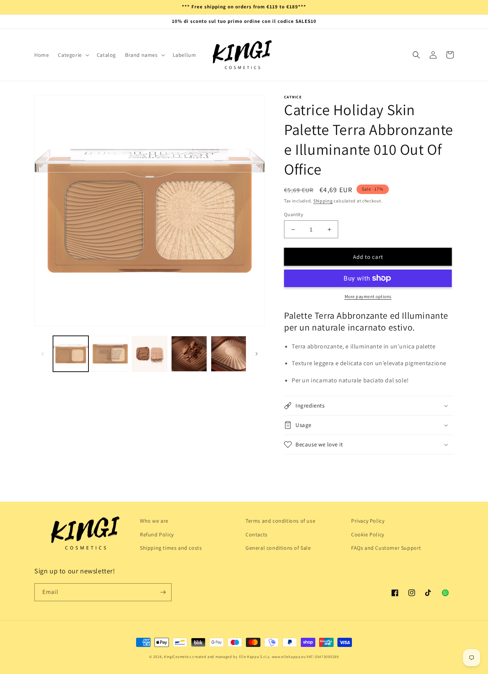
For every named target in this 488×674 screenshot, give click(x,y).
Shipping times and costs (171, 547)
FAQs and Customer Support (386, 547)
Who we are (154, 520)
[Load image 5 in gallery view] (228, 353)
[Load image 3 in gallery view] (149, 353)
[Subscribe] (162, 592)
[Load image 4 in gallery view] (189, 353)
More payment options (368, 296)
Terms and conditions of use (280, 520)
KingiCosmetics (177, 656)
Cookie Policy (367, 534)
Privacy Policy (367, 520)
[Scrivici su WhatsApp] (445, 592)
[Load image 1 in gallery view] (70, 353)
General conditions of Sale (278, 547)
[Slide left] (42, 353)
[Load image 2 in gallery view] (110, 353)
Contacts (257, 534)
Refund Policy (157, 534)
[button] (72, 55)
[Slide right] (256, 353)
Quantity (293, 214)
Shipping (323, 201)
